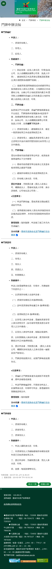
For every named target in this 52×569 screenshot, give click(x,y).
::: (16, 1)
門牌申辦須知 (44, 20)
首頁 (23, 20)
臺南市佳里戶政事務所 (26, 7)
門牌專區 (32, 20)
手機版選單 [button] (3, 3)
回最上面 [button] (45, 484)
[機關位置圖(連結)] (14, 562)
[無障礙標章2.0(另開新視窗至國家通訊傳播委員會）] (42, 562)
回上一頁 (32, 484)
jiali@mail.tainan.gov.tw (25, 555)
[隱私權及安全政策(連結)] (28, 562)
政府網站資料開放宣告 (12, 504)
